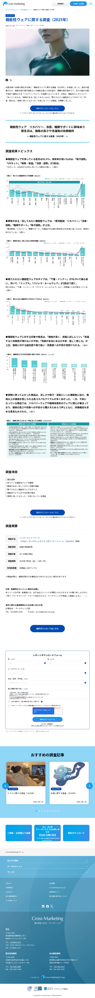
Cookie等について (11, 900)
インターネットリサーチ (29, 537)
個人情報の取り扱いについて (58, 896)
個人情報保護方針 (11, 896)
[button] (5, 786)
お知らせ (8, 883)
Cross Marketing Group (56, 888)
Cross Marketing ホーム (13, 10)
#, (20, 25)
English (8, 892)
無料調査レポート (26, 10)
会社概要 (52, 883)
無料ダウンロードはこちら (47, 108)
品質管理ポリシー (54, 892)
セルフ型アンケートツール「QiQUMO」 (58, 541)
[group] (26, 783)
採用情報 (8, 888)
